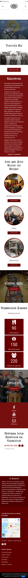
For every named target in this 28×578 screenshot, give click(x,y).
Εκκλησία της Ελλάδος (6, 554)
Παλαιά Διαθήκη (5, 562)
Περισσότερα (14, 200)
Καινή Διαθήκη (4, 559)
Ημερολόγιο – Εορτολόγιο (7, 564)
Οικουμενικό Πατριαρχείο (7, 552)
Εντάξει (23, 576)
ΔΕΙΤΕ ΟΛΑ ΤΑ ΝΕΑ (14, 69)
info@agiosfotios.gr (5, 1)
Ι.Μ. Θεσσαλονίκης (5, 557)
